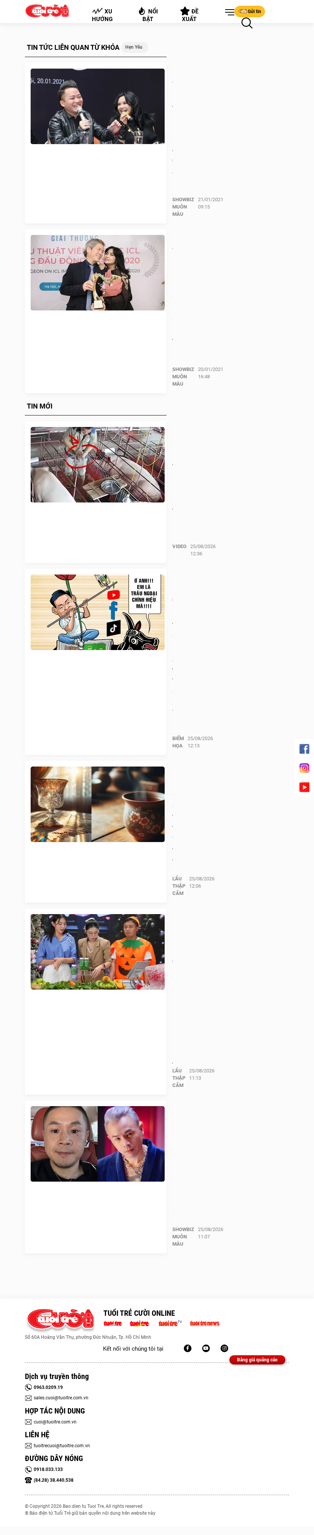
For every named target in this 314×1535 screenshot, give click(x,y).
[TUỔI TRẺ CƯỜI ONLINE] (60, 1321)
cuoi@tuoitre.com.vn (55, 1422)
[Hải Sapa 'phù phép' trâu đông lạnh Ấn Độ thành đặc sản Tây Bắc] (98, 612)
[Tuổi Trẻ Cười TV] (206, 1348)
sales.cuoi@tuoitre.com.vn (61, 1397)
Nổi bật (150, 15)
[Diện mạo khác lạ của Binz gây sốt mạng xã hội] (98, 1144)
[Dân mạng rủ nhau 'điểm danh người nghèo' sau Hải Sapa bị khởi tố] (98, 952)
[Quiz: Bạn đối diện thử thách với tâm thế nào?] (98, 804)
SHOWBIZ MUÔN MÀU (183, 207)
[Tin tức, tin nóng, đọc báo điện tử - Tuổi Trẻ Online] (114, 1322)
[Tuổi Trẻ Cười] (224, 1348)
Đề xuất (190, 15)
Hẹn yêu (133, 47)
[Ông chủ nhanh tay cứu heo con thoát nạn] (98, 465)
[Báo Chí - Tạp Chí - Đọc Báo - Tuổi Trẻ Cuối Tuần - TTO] (142, 1322)
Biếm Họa (178, 742)
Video (179, 546)
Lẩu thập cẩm (178, 886)
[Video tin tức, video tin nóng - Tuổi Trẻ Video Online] (173, 1322)
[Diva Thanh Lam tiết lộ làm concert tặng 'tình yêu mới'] (98, 106)
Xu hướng (102, 15)
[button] (228, 12)
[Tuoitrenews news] (204, 1322)
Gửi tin (254, 11)
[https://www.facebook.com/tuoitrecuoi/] (187, 1348)
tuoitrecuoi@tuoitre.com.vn (62, 1445)
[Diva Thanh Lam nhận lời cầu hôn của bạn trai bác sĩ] (98, 273)
